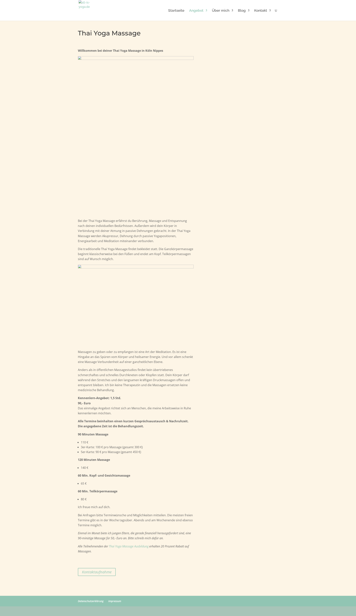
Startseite (176, 10)
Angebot (196, 10)
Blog (242, 10)
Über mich (220, 10)
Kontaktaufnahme (97, 571)
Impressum (114, 601)
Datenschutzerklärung (90, 601)
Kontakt (260, 10)
